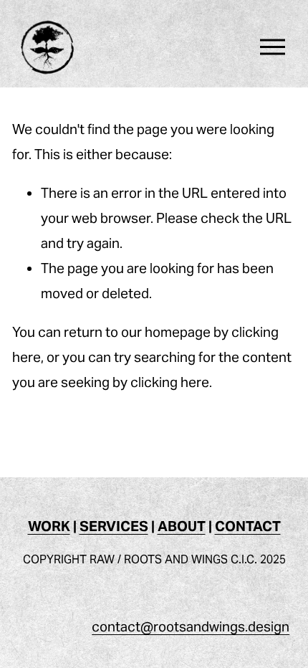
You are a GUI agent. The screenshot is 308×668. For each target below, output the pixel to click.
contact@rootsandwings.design (190, 626)
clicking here (169, 382)
